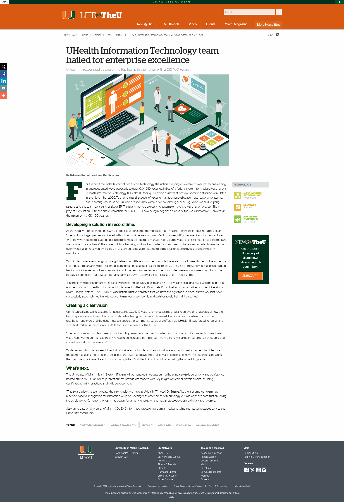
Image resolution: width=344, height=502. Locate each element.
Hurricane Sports (167, 472)
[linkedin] (3, 81)
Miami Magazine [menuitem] (236, 24)
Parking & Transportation (257, 457)
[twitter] (3, 66)
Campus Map (251, 453)
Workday (205, 476)
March (119, 35)
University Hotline (167, 476)
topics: (70, 425)
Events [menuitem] (210, 24)
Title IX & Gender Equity (219, 486)
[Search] (279, 12)
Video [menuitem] (193, 24)
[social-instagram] (264, 470)
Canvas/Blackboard (211, 472)
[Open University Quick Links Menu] (339, 2)
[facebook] (3, 74)
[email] (3, 88)
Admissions (164, 460)
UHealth (162, 468)
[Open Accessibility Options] (4, 2)
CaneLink (206, 468)
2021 (108, 35)
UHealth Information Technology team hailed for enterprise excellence (166, 35)
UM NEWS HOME (69, 35)
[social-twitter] (252, 470)
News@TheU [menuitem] (146, 24)
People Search (208, 457)
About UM (163, 453)
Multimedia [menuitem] (172, 24)
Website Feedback (242, 486)
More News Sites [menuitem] (268, 24)
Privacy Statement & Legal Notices (188, 486)
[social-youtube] (258, 470)
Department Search (211, 460)
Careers (205, 479)
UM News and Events (169, 457)
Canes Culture (165, 479)
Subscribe (250, 276)
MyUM (204, 464)
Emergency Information (157, 486)
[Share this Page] (275, 37)
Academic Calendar (211, 453)
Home (85, 35)
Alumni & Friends (167, 464)
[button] (336, 492)
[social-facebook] (246, 470)
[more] (3, 95)
